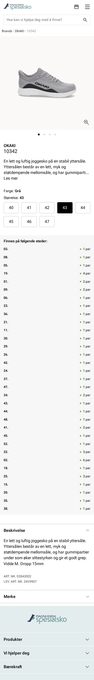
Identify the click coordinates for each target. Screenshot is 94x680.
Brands (7, 31)
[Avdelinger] (76, 7)
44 (83, 207)
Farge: (12, 191)
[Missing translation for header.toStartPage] (17, 6)
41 (29, 207)
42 (47, 207)
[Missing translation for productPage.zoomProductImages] (86, 122)
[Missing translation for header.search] (85, 20)
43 (65, 207)
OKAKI (19, 31)
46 (29, 221)
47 (47, 221)
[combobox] (43, 19)
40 (11, 207)
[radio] (11, 207)
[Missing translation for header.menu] (87, 7)
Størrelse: (11, 198)
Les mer (11, 178)
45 (11, 221)
